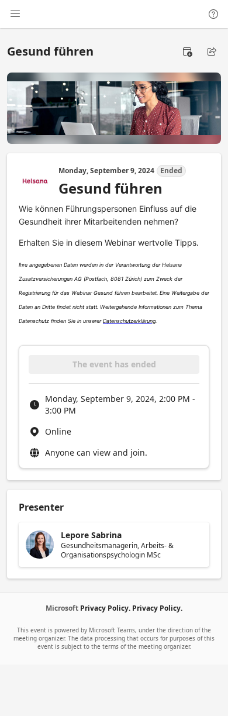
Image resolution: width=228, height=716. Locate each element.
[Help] (213, 14)
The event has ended (114, 364)
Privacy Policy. (105, 608)
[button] (187, 51)
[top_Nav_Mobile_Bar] (15, 14)
